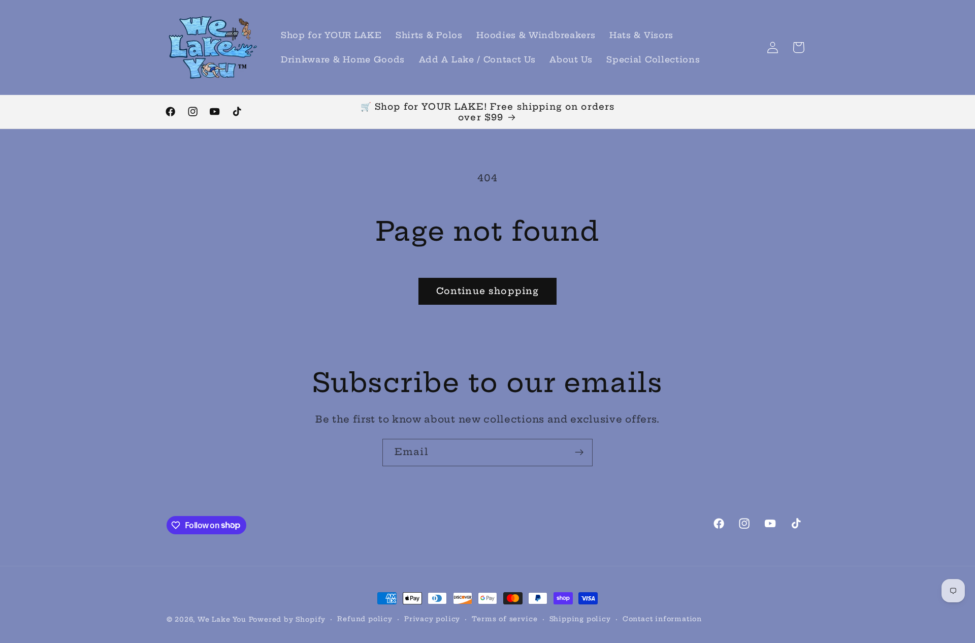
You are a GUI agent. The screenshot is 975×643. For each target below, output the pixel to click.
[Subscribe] (579, 452)
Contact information (662, 619)
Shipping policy (580, 619)
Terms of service (504, 619)
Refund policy (364, 619)
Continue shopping (487, 291)
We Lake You (222, 619)
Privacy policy (432, 619)
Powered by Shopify (287, 619)
